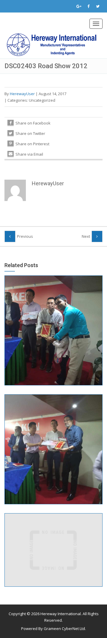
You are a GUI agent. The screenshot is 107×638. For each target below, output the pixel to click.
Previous (25, 236)
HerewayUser (22, 93)
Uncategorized (42, 100)
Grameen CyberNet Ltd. (65, 628)
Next (86, 236)
